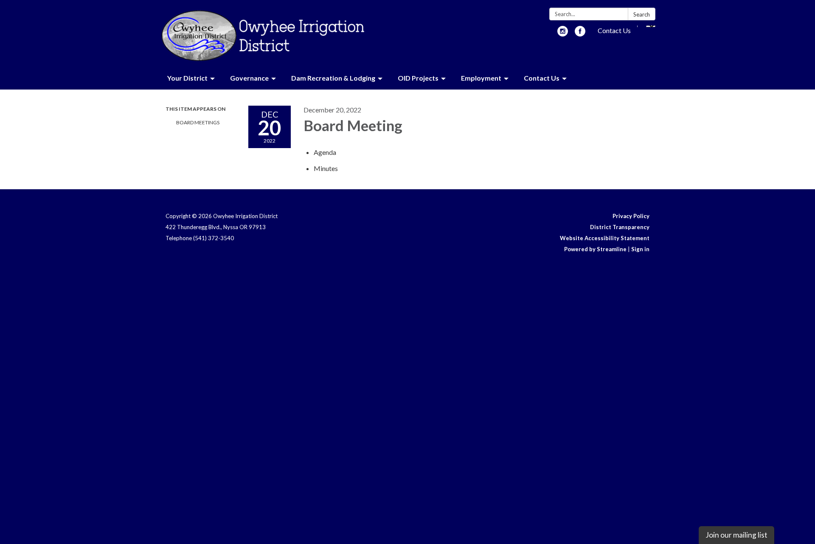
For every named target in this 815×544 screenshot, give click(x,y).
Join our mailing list (736, 534)
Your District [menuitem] (187, 78)
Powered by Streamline (595, 249)
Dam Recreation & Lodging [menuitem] (333, 78)
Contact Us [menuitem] (541, 78)
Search (641, 14)
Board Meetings (197, 122)
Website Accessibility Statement (604, 238)
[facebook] (580, 34)
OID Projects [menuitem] (418, 78)
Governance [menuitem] (249, 78)
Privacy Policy (631, 216)
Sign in (640, 249)
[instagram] (562, 34)
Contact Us (614, 30)
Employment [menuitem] (481, 78)
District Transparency (619, 227)
